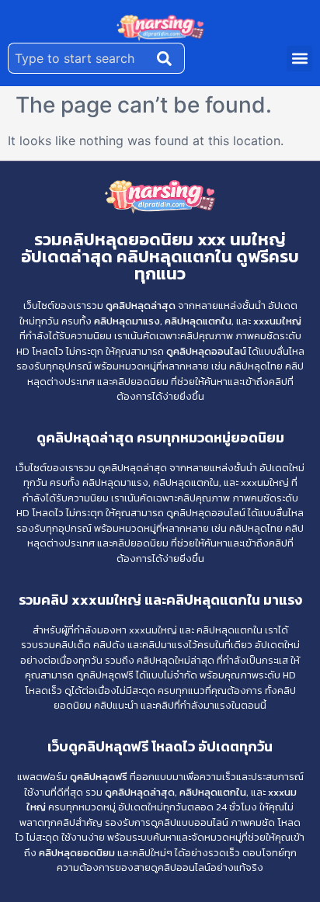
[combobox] (79, 58)
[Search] (168, 58)
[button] (299, 58)
